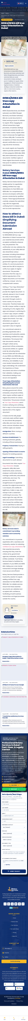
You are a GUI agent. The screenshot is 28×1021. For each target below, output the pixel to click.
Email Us (7, 953)
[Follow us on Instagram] (8, 903)
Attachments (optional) (9, 858)
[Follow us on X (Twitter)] (19, 903)
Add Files (8, 864)
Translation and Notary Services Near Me (13, 717)
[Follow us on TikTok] (23, 903)
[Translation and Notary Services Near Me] (14, 704)
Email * (4, 813)
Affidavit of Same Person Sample (13, 685)
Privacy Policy (20, 1001)
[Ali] (7, 609)
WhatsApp (23, 1019)
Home (2, 13)
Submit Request (15, 871)
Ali (12, 608)
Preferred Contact (7, 824)
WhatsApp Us (8, 948)
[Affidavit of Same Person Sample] (14, 673)
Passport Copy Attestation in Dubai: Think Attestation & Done (12, 657)
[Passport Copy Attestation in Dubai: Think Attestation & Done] (14, 644)
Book (5, 1019)
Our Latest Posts (7, 19)
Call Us (6, 957)
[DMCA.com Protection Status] (14, 908)
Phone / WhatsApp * (7, 819)
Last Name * (5, 807)
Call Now (14, 785)
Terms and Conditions (9, 1001)
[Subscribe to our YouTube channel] (15, 903)
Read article (6, 661)
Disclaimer (14, 1003)
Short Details (6, 849)
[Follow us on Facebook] (5, 903)
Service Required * (7, 837)
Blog (7, 13)
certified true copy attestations (13, 547)
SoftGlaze (18, 998)
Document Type (6, 843)
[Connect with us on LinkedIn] (12, 903)
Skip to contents (9, 66)
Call (14, 1019)
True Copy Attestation (12, 402)
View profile (9, 617)
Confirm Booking (15, 961)
